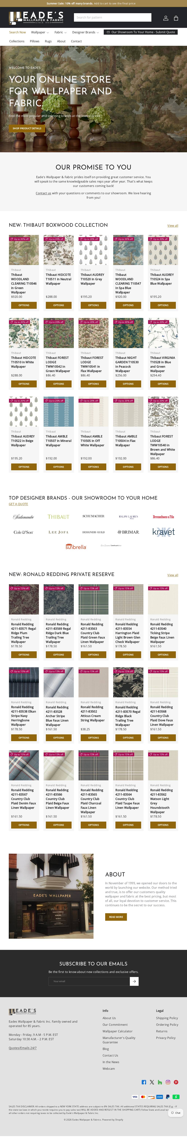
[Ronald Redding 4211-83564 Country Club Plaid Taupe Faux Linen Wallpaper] (128, 765)
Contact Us (110, 1055)
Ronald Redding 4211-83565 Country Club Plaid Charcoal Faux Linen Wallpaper (92, 801)
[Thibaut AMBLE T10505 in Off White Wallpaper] (93, 412)
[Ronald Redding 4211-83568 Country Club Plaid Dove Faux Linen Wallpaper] (163, 682)
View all (172, 226)
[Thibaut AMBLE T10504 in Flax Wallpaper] (128, 412)
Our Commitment (115, 1025)
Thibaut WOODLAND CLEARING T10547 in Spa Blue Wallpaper (128, 283)
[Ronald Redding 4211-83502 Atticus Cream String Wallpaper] (93, 682)
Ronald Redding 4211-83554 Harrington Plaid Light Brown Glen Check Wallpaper (127, 633)
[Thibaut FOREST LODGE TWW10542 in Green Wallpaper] (59, 333)
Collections (16, 41)
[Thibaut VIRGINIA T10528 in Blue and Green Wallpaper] (163, 333)
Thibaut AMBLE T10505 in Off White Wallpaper (92, 440)
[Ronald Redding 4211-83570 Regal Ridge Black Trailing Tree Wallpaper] (128, 682)
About (61, 41)
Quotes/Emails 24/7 (23, 1048)
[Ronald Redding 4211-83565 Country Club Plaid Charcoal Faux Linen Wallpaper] (93, 765)
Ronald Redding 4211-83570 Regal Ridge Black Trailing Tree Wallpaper (127, 716)
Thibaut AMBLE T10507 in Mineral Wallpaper (58, 440)
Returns (161, 1031)
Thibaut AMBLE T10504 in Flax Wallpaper (126, 440)
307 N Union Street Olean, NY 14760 (74, 3)
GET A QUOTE (18, 504)
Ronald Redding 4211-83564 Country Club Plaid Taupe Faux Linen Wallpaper (127, 799)
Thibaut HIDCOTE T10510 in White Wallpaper (23, 362)
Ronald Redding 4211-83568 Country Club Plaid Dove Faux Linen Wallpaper (162, 716)
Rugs (48, 41)
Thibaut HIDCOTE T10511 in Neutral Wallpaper (58, 279)
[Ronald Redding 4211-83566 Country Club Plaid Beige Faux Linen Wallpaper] (59, 765)
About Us (109, 1018)
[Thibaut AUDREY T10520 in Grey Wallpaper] (93, 250)
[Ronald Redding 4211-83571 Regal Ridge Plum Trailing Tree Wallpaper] (24, 599)
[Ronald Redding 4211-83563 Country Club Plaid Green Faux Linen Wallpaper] (93, 599)
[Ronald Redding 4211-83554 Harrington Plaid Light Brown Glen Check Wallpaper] (128, 599)
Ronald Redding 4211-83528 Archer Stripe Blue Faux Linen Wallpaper (57, 716)
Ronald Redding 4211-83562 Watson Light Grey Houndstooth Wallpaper (161, 801)
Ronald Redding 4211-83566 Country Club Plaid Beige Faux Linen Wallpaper (57, 799)
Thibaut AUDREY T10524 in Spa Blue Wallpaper (162, 279)
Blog (106, 1049)
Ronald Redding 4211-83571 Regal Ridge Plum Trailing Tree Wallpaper (23, 633)
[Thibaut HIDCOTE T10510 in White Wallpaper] (24, 333)
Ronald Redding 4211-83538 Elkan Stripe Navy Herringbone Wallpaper (23, 716)
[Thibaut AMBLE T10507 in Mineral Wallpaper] (59, 412)
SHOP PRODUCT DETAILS (27, 128)
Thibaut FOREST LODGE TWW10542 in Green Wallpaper (58, 364)
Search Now (17, 32)
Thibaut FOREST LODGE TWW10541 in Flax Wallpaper (92, 364)
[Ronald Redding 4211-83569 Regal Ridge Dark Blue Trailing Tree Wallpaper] (59, 599)
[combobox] (112, 17)
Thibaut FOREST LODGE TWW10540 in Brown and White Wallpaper (162, 445)
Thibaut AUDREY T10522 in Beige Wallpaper (23, 440)
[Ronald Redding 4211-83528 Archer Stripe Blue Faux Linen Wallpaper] (59, 682)
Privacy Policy (165, 1038)
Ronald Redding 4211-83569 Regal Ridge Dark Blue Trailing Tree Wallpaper (58, 633)
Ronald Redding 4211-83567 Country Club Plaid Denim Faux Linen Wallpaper (23, 799)
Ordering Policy (167, 1025)
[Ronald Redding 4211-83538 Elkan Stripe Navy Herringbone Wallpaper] (24, 682)
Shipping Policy (167, 1018)
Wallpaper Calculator (118, 1031)
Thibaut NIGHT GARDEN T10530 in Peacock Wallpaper (127, 364)
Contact (76, 41)
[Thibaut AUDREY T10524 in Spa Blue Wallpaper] (163, 250)
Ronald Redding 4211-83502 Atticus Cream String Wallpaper (93, 713)
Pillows (34, 41)
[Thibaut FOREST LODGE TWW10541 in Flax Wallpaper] (93, 333)
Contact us (43, 193)
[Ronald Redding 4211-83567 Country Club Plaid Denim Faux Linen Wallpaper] (24, 765)
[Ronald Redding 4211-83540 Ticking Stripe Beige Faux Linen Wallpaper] (163, 599)
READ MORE (116, 917)
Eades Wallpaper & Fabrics (86, 1119)
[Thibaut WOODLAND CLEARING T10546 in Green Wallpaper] (24, 250)
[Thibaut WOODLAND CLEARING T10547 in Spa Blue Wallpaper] (128, 250)
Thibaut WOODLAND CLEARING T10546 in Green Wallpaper (24, 283)
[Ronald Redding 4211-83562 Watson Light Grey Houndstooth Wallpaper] (163, 765)
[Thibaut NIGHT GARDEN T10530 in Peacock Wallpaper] (128, 333)
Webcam (109, 1069)
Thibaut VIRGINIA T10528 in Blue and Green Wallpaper (162, 364)
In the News (111, 1062)
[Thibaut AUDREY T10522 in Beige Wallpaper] (24, 412)
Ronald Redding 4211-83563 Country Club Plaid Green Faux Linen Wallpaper (93, 633)
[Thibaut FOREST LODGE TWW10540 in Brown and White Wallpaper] (163, 412)
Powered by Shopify (112, 1119)
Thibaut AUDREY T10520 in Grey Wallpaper (92, 279)
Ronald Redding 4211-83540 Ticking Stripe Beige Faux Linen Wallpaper (162, 633)
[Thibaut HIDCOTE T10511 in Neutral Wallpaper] (59, 250)
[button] (176, 18)
